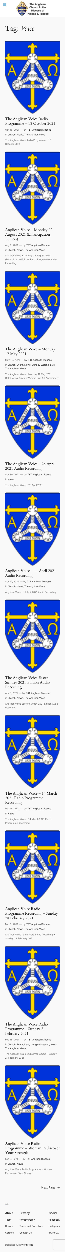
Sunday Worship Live (43, 364)
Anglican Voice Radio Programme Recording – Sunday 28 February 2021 (31, 913)
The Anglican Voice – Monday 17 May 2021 (30, 351)
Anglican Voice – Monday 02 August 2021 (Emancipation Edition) (28, 234)
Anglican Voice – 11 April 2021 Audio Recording (30, 573)
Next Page (50, 1187)
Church (12, 134)
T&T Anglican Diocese (39, 129)
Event (20, 364)
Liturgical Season (39, 1044)
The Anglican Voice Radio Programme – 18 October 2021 (30, 121)
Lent (26, 1044)
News (20, 134)
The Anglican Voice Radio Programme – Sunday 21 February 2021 (26, 1029)
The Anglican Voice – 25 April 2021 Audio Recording (30, 466)
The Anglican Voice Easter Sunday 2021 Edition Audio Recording (27, 682)
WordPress (27, 1244)
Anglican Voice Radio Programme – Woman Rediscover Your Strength (32, 1148)
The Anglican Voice (34, 134)
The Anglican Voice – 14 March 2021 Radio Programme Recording (31, 798)
